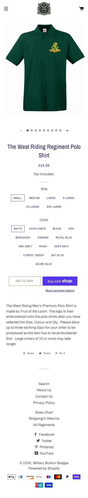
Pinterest (46, 447)
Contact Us (44, 396)
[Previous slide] (21, 130)
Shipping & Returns (44, 419)
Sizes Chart (44, 412)
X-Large (68, 198)
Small (18, 198)
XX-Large (32, 207)
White (18, 228)
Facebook (46, 434)
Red (71, 228)
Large (51, 198)
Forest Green (34, 255)
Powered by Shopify (44, 468)
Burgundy (23, 237)
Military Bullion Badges (51, 463)
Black (57, 228)
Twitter (46, 441)
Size (44, 189)
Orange (43, 237)
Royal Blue (64, 237)
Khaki (43, 246)
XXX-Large (54, 207)
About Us (44, 390)
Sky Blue (57, 255)
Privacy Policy (44, 403)
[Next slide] (66, 130)
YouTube (46, 453)
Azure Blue (44, 264)
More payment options (60, 290)
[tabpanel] (44, 68)
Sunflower (37, 228)
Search (44, 384)
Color (44, 220)
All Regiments (44, 425)
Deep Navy (61, 246)
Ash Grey (25, 246)
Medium (34, 198)
